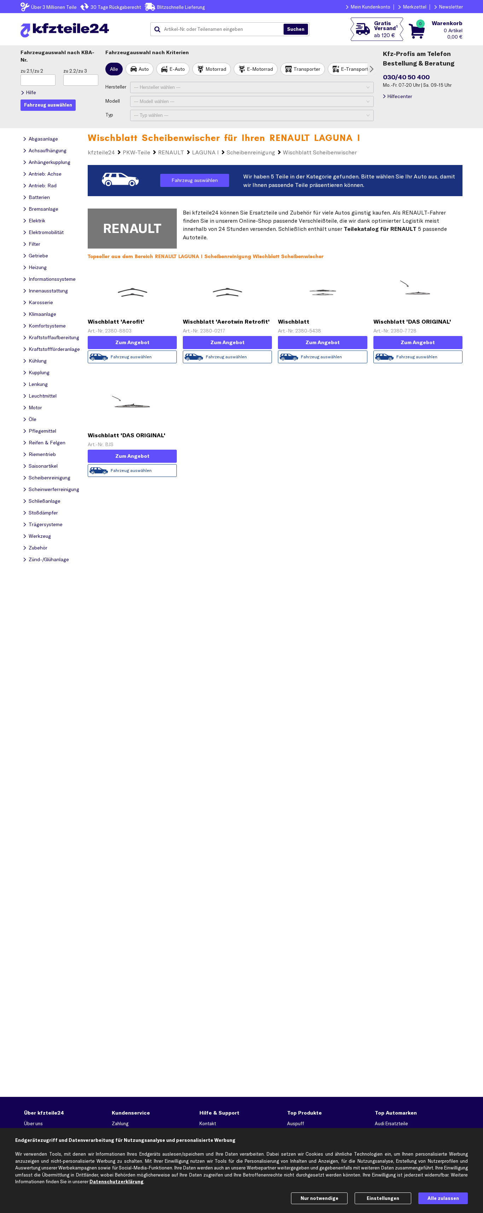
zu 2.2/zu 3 (75, 71)
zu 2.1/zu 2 (32, 71)
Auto (144, 69)
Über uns (33, 1123)
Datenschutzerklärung (116, 1181)
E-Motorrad (260, 69)
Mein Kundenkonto (370, 7)
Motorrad (215, 69)
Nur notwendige (319, 1198)
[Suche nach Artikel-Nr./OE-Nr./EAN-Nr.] (296, 29)
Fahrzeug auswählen (194, 180)
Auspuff (295, 1123)
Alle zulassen (443, 1198)
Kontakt (207, 1123)
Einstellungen (383, 1198)
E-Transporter (357, 69)
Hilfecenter (399, 96)
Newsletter (451, 7)
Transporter (306, 69)
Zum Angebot (132, 342)
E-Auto (177, 69)
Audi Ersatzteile (391, 1123)
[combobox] (219, 29)
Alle (114, 69)
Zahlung (120, 1123)
